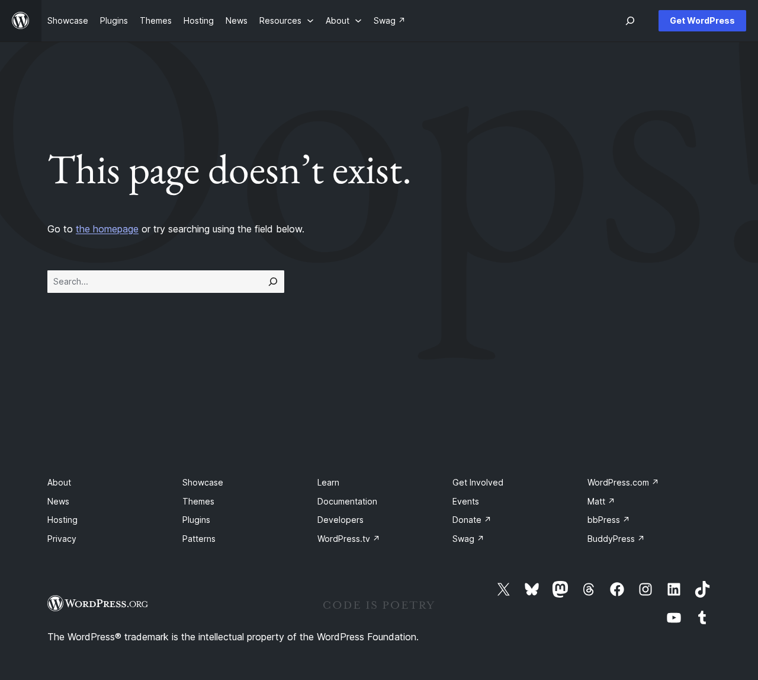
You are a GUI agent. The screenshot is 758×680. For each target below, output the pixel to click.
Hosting (62, 520)
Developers (340, 520)
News (58, 501)
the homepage (107, 229)
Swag (468, 539)
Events (465, 501)
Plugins (196, 520)
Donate (472, 520)
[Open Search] (630, 20)
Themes (198, 501)
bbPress (608, 520)
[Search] (273, 282)
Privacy (61, 539)
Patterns (199, 539)
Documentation (347, 501)
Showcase (202, 482)
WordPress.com (623, 482)
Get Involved (477, 482)
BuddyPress (616, 539)
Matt (601, 501)
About (59, 482)
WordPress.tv (348, 539)
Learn (328, 482)
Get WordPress (702, 20)
